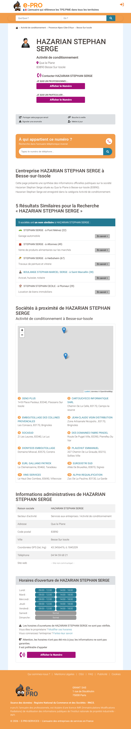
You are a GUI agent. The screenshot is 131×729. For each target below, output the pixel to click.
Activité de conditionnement (33, 27)
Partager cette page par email (35, 117)
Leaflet (87, 391)
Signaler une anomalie (31, 121)
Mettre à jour (77, 121)
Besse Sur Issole (84, 27)
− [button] (22, 335)
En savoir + (102, 236)
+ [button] (22, 330)
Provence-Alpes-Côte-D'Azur (61, 27)
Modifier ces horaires (60, 629)
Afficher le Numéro (61, 86)
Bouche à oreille (78, 117)
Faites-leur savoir (63, 633)
